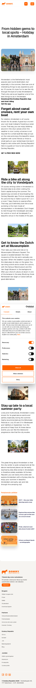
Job (3, 641)
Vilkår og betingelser (8, 656)
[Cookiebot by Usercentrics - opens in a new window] (26, 307)
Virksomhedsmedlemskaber (10, 616)
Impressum (5, 659)
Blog (3, 647)
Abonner (6, 585)
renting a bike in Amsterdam (21, 186)
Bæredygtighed (6, 644)
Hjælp (3, 600)
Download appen (7, 606)
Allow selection (18, 373)
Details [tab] (18, 312)
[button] (26, 3)
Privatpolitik (5, 662)
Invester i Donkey (7, 625)
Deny (18, 379)
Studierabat (5, 603)
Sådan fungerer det (7, 594)
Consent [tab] (6, 312)
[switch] (31, 348)
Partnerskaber (6, 619)
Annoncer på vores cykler (9, 622)
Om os (3, 634)
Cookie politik (6, 665)
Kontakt (4, 637)
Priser (3, 597)
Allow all (18, 367)
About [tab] (30, 312)
